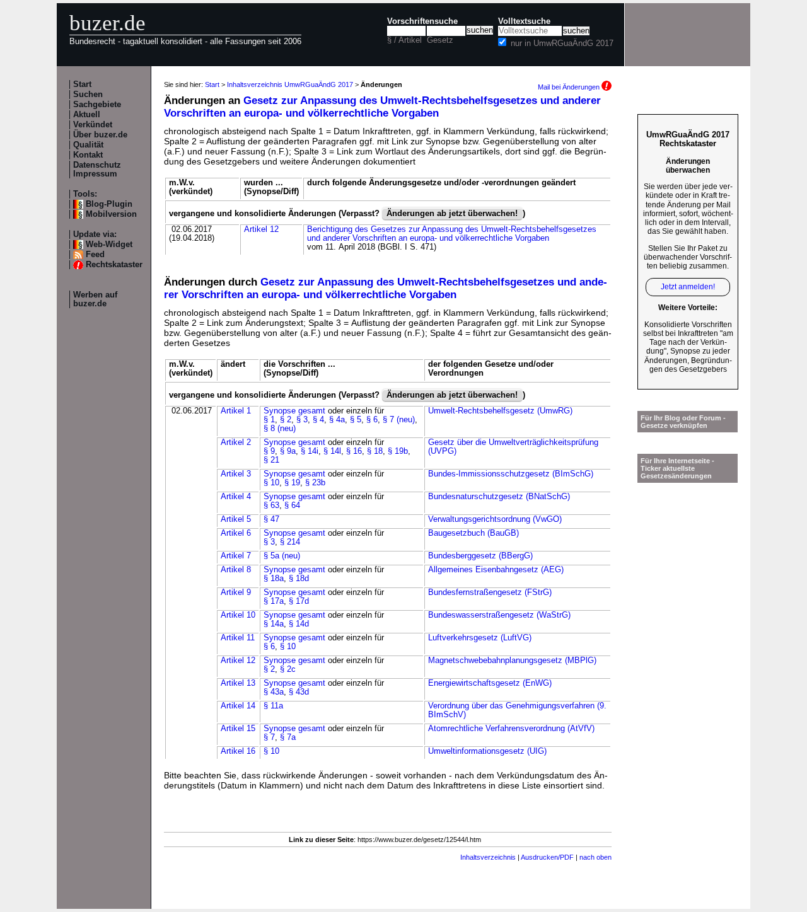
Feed (95, 254)
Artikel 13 (238, 683)
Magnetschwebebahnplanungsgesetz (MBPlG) (512, 660)
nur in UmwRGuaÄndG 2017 (562, 43)
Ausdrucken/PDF (547, 857)
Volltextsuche (524, 21)
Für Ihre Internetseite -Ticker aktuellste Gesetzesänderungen (677, 468)
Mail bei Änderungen (569, 87)
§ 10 (271, 482)
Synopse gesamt (294, 411)
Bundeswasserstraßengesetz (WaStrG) (499, 615)
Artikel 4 (236, 496)
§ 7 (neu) (399, 419)
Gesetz (440, 40)
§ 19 (292, 482)
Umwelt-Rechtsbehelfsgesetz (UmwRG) (500, 411)
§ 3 (302, 419)
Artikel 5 (236, 519)
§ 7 (269, 737)
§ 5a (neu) (282, 555)
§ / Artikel (404, 40)
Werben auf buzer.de (95, 299)
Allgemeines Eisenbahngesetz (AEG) (496, 569)
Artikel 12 (261, 229)
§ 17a (274, 601)
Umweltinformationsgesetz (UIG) (487, 751)
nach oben (595, 857)
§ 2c (288, 669)
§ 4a (337, 419)
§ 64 (292, 505)
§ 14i (309, 451)
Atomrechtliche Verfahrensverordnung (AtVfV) (511, 728)
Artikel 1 (236, 411)
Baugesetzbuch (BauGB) (473, 533)
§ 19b (398, 451)
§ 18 (375, 451)
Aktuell (86, 114)
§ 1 (269, 419)
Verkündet (92, 124)
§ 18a (274, 578)
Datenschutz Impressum (97, 169)
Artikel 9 (236, 592)
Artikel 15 (238, 728)
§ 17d (299, 601)
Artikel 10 (238, 615)
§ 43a (274, 692)
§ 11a (273, 705)
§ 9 (269, 451)
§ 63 (271, 505)
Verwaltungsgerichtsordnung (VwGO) (495, 519)
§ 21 (271, 460)
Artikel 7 (236, 555)
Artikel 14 (238, 705)
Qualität (88, 145)
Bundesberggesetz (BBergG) (480, 555)
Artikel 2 (236, 442)
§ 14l (332, 451)
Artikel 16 (238, 751)
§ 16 (354, 451)
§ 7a (288, 737)
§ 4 (318, 419)
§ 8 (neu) (280, 428)
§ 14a (274, 624)
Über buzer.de (100, 134)
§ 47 (271, 519)
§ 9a (288, 451)
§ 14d (299, 624)
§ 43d (299, 692)
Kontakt (88, 155)
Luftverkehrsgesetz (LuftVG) (479, 637)
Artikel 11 (238, 637)
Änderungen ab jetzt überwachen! (452, 213)
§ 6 (372, 419)
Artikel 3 (236, 474)
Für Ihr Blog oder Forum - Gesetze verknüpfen (683, 421)
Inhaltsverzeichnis (488, 857)
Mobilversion (111, 214)
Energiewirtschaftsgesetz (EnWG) (490, 683)
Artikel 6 (236, 533)
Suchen (88, 94)
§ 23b (315, 482)
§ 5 (355, 419)
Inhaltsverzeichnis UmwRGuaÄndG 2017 (290, 84)
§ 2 (285, 419)
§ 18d (299, 578)
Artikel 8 (236, 569)
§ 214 (290, 542)
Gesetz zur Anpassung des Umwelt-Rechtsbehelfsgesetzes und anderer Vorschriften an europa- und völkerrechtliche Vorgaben (382, 107)
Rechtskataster (114, 264)
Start (82, 84)
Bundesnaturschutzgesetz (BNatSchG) (499, 496)
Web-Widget (109, 244)
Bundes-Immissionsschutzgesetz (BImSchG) (510, 474)
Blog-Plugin (109, 204)
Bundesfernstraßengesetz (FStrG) (490, 592)
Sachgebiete (97, 104)
